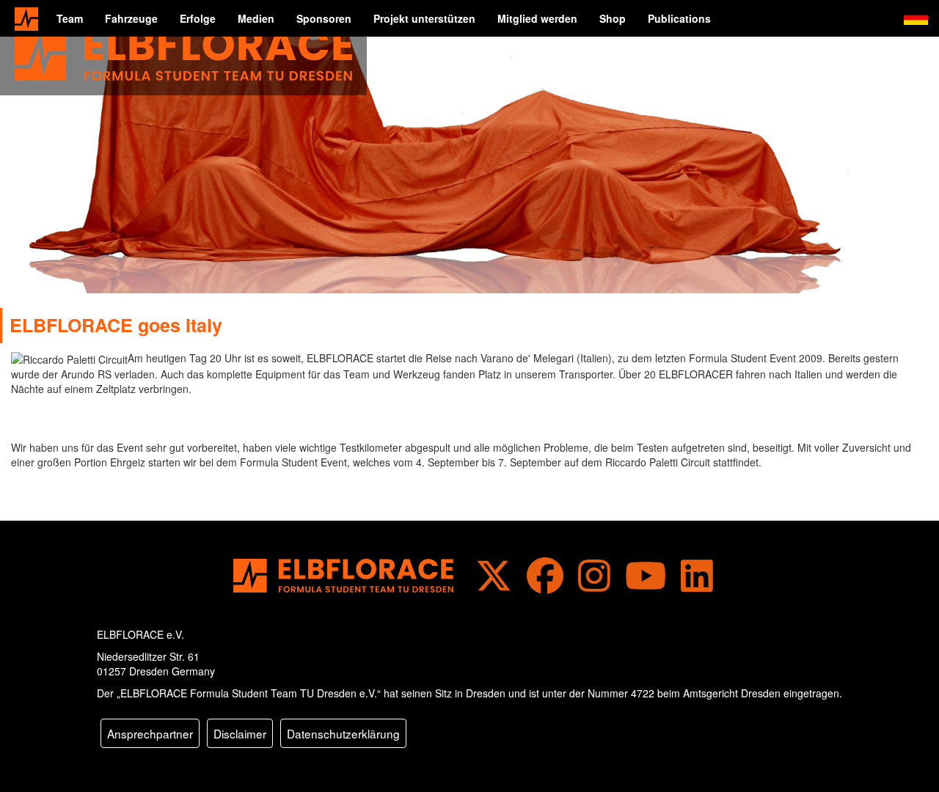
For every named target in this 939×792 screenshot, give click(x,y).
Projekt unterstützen (424, 18)
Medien (256, 18)
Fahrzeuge (131, 18)
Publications (679, 18)
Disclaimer (239, 733)
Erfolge (198, 18)
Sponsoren (323, 18)
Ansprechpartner (150, 733)
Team (69, 18)
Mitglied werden (537, 18)
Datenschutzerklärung (343, 733)
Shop (612, 18)
